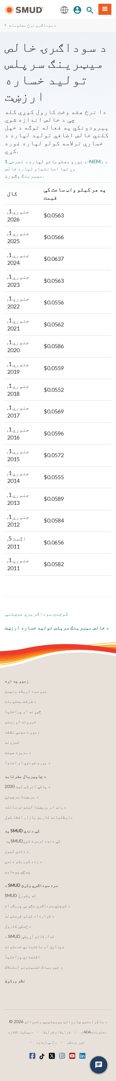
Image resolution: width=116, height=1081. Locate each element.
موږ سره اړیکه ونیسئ (26, 691)
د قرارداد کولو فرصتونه (29, 915)
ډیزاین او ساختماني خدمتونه (34, 946)
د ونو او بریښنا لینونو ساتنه (35, 806)
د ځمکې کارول (18, 926)
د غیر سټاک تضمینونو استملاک (34, 966)
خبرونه (12, 742)
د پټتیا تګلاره (20, 1032)
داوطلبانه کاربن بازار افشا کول (39, 817)
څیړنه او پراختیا (23, 711)
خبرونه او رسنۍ (20, 721)
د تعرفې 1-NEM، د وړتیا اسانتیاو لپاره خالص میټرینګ (56, 168)
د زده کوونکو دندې (23, 861)
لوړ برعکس (76, 1042)
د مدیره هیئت (18, 752)
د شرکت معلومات (20, 701)
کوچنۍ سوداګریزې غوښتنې (36, 613)
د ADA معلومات (94, 1032)
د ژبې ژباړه (46, 1042)
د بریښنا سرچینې (22, 796)
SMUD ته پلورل (20, 895)
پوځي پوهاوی (17, 871)
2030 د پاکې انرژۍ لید (27, 786)
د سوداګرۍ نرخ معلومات (32, 25)
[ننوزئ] (77, 9)
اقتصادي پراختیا (22, 956)
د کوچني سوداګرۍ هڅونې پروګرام (37, 905)
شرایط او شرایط (57, 1032)
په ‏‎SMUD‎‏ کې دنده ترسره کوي (33, 840)
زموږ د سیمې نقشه (22, 731)
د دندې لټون (17, 851)
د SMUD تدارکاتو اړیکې (29, 936)
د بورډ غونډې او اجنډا (27, 762)
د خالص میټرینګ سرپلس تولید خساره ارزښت (57, 627)
